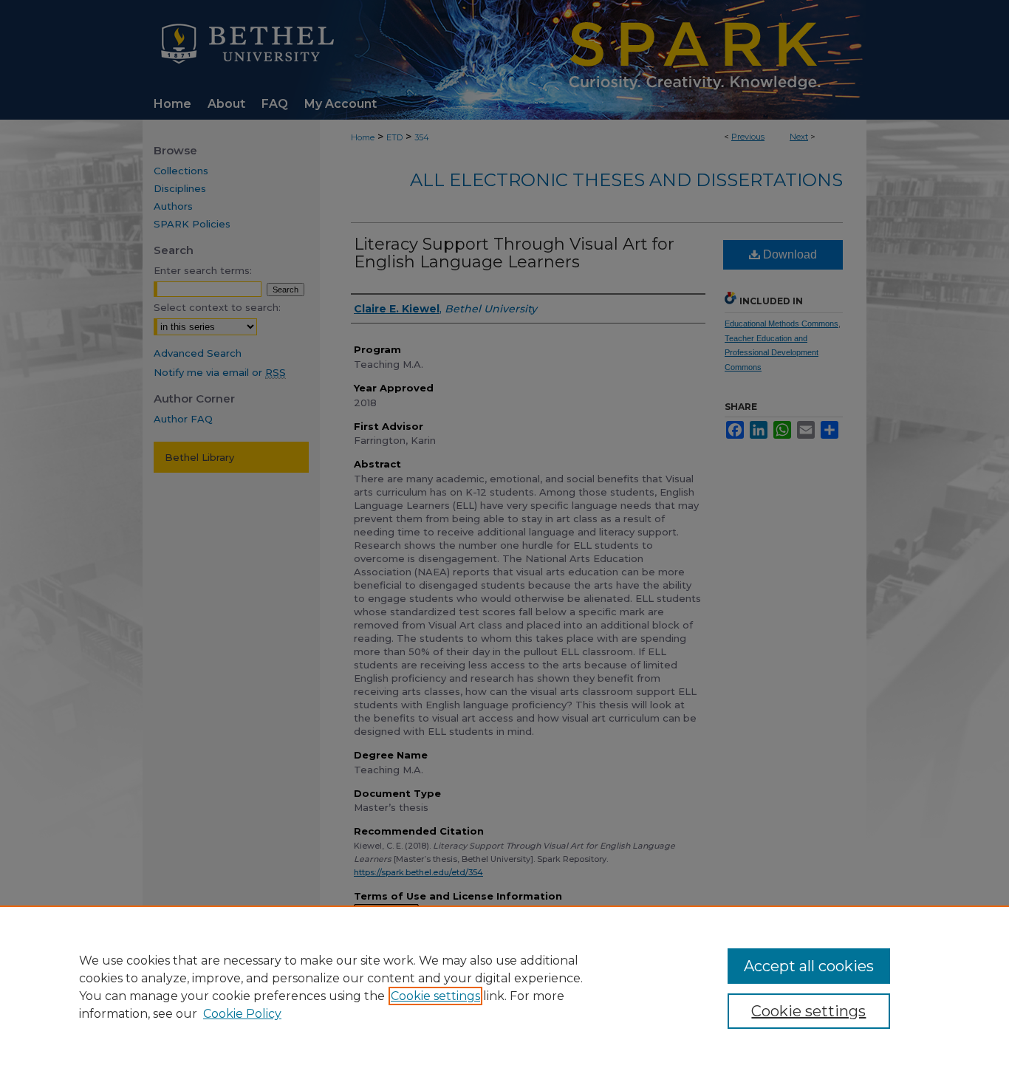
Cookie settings (435, 996)
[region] (504, 987)
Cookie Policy (242, 1014)
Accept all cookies (809, 966)
